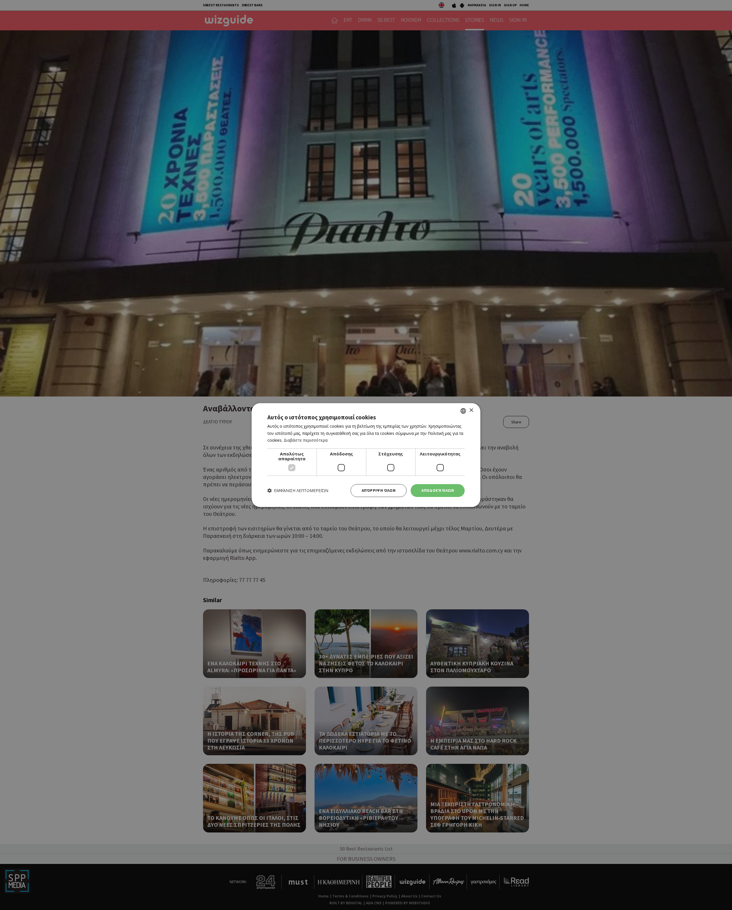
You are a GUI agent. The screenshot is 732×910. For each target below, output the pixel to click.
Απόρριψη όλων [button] (378, 490)
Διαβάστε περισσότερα (306, 440)
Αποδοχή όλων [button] (437, 490)
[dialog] (366, 455)
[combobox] (463, 411)
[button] (297, 490)
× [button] (471, 410)
